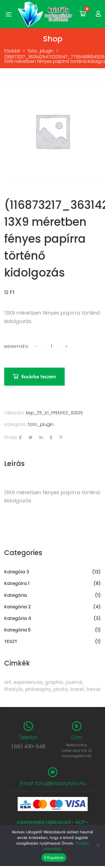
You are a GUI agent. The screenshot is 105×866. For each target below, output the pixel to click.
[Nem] (98, 845)
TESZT (10, 641)
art (7, 682)
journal (74, 682)
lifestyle (13, 689)
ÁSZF (80, 822)
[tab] (52, 463)
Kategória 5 (17, 630)
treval (93, 689)
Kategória (15, 595)
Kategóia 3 (16, 572)
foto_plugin (40, 424)
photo (60, 689)
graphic (54, 682)
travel (77, 689)
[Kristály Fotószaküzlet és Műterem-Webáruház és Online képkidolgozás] (46, 14)
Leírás (14, 464)
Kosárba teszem (38, 377)
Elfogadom (53, 857)
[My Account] (98, 13)
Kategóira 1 (16, 583)
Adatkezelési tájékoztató (44, 822)
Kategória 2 (17, 607)
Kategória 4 (17, 618)
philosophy (38, 689)
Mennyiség (16, 346)
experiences (28, 682)
